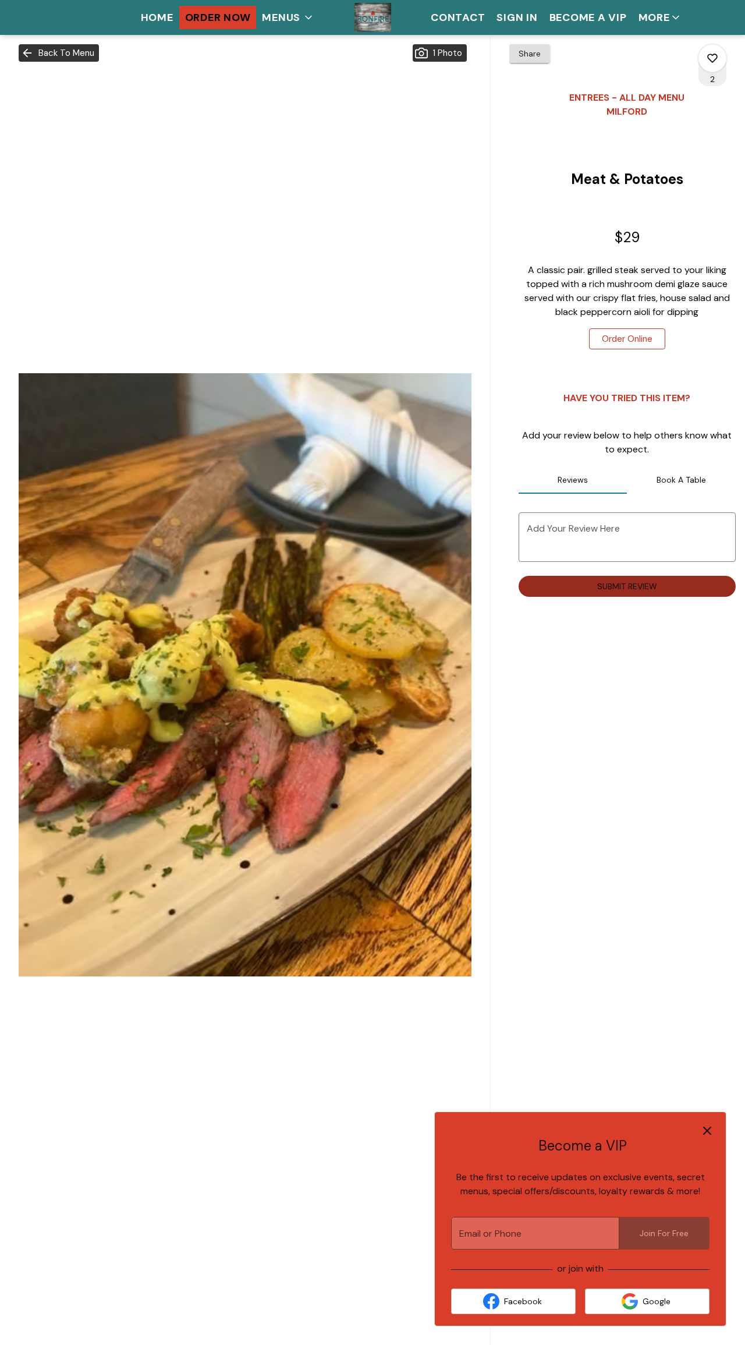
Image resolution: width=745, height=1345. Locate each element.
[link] (627, 338)
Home (157, 17)
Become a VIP (588, 17)
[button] (288, 17)
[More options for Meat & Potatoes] (712, 58)
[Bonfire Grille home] (372, 17)
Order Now (218, 17)
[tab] (573, 480)
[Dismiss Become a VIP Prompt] (707, 1131)
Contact (458, 17)
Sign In (516, 17)
